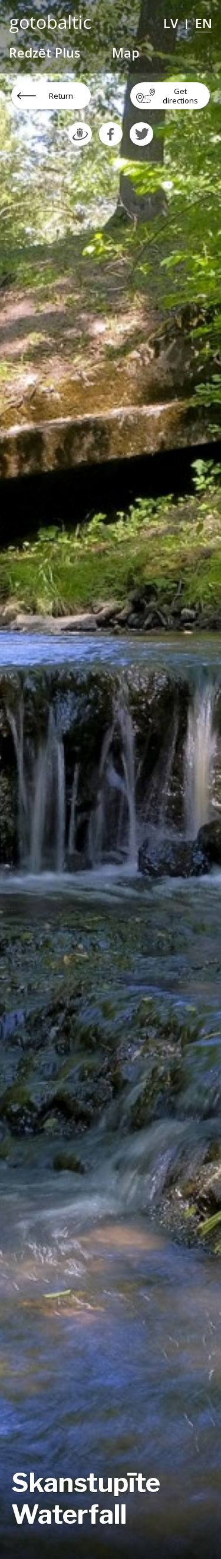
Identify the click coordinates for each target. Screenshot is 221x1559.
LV (170, 23)
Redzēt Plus (44, 52)
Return (61, 95)
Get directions (180, 96)
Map (126, 52)
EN (203, 23)
